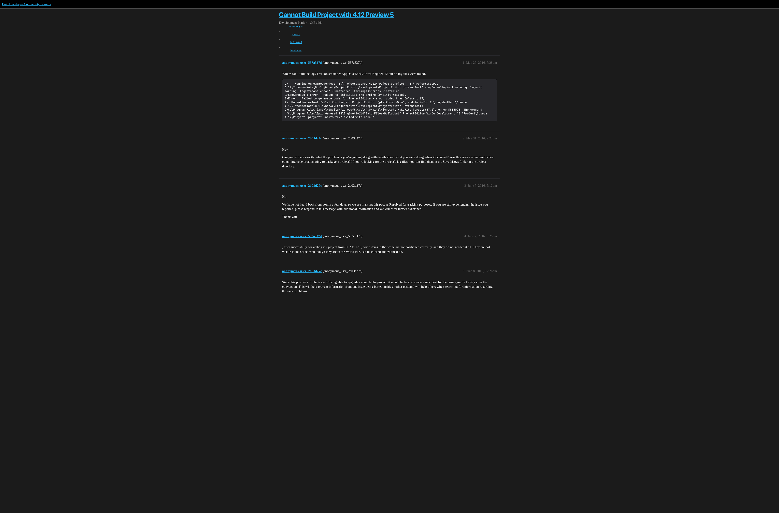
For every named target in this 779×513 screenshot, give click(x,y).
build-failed (296, 42)
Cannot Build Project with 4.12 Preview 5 (336, 15)
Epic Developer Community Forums (26, 4)
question (296, 34)
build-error (296, 50)
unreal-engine (296, 26)
